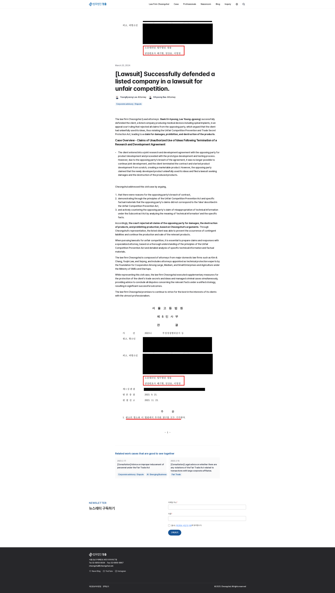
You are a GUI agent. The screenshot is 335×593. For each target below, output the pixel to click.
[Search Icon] (243, 4)
